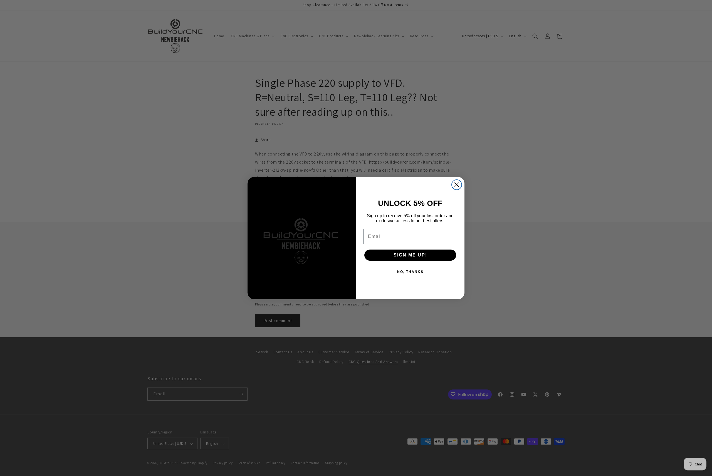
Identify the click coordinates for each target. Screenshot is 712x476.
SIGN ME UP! (410, 255)
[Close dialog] (457, 185)
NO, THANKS (410, 272)
